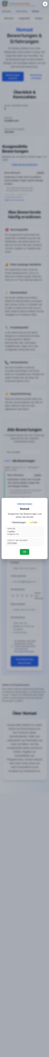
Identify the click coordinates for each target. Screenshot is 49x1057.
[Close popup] (45, 4)
